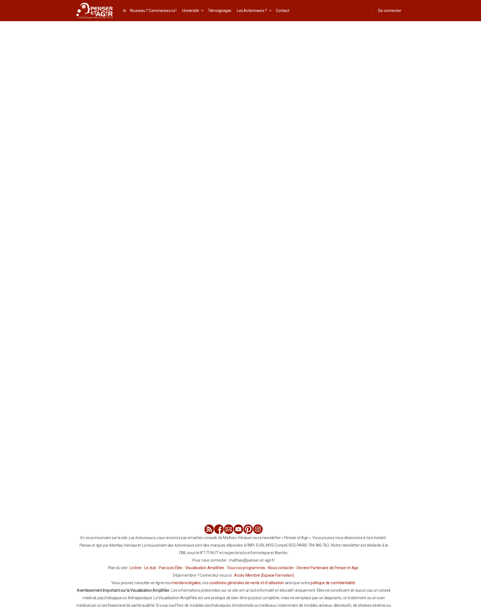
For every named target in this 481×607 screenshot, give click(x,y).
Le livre (135, 568)
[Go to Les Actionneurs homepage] (94, 10)
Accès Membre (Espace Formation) (264, 575)
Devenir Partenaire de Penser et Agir (327, 568)
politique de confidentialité (332, 583)
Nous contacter (281, 568)
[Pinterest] (248, 529)
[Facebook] (219, 529)
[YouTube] (238, 529)
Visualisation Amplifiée (204, 568)
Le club (150, 568)
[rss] (209, 529)
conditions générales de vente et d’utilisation (246, 583)
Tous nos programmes (246, 568)
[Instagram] (258, 529)
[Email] (229, 529)
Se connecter (389, 10)
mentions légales (185, 583)
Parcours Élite (170, 568)
